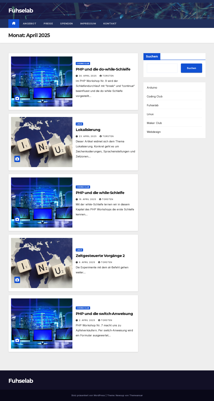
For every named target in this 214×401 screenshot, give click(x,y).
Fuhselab (20, 10)
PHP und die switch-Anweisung (104, 313)
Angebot (29, 23)
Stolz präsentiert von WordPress (88, 395)
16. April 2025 (88, 199)
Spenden (66, 23)
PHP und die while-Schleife (100, 192)
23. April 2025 (88, 136)
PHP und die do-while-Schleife (103, 69)
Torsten (108, 76)
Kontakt (110, 23)
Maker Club (154, 123)
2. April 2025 (87, 320)
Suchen (152, 56)
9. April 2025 (87, 262)
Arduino (152, 87)
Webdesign (154, 131)
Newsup (120, 395)
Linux (79, 124)
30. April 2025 (88, 76)
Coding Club (83, 63)
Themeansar (136, 395)
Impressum (88, 23)
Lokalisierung (88, 129)
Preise (48, 23)
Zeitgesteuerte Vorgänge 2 (100, 255)
